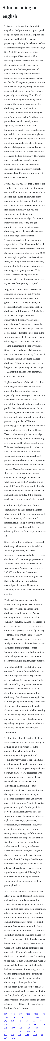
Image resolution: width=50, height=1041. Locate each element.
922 (5, 1031)
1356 (43, 1024)
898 (41, 1021)
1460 (27, 1035)
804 (37, 1017)
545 (19, 1021)
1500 (13, 1028)
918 (12, 1021)
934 (5, 1024)
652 (35, 1031)
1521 (13, 1024)
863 (35, 1024)
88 (42, 1035)
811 (20, 1014)
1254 (21, 1028)
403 (5, 1038)
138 (26, 1021)
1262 (28, 1014)
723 (34, 1021)
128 (28, 1028)
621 (5, 1035)
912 (20, 1024)
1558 (36, 1028)
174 (43, 1028)
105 (20, 1031)
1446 (13, 1014)
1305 (22, 1017)
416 (43, 1014)
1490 (28, 1031)
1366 (36, 1014)
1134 (28, 1024)
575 (12, 1035)
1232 (30, 1017)
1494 (13, 1038)
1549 (6, 1017)
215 (5, 1028)
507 (5, 1014)
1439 (35, 1035)
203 (5, 1021)
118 (19, 1035)
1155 (13, 1031)
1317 (43, 1031)
